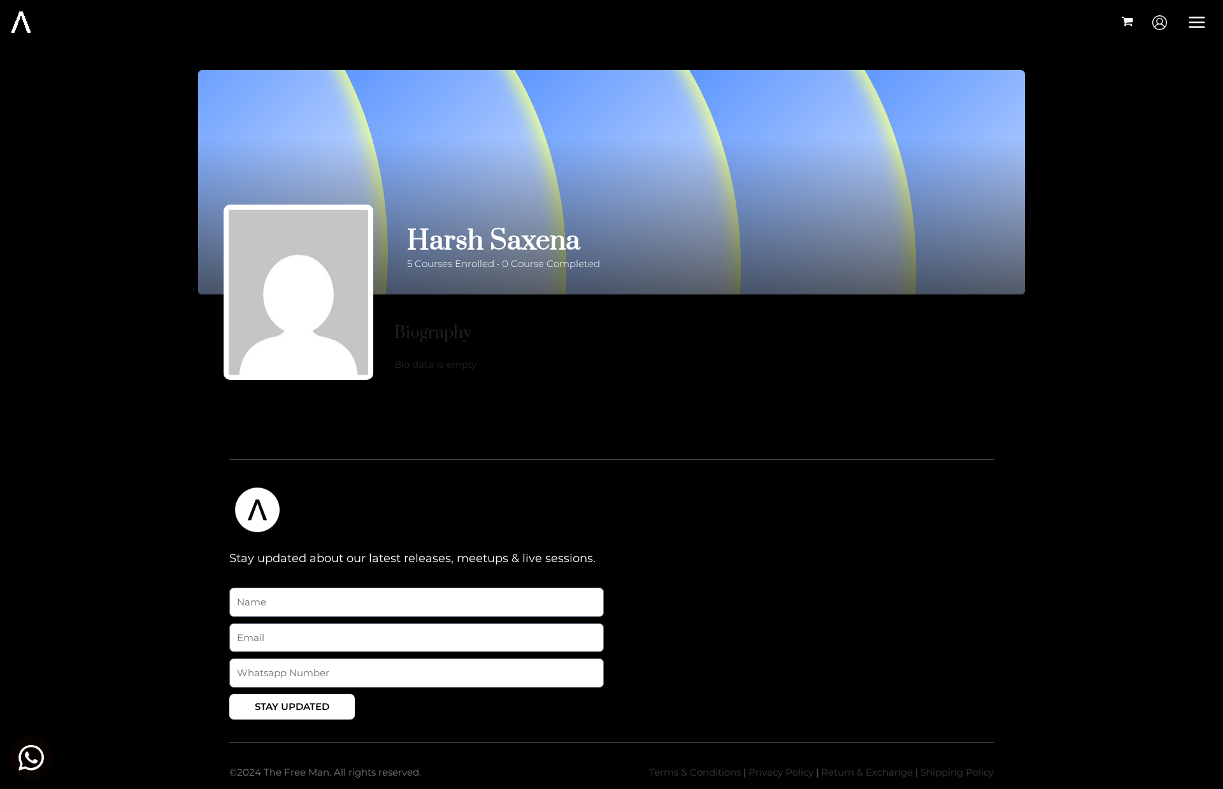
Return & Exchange (867, 772)
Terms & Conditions (695, 772)
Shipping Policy (957, 772)
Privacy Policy (780, 772)
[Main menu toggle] (1197, 22)
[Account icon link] (1160, 23)
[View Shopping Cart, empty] (1127, 22)
